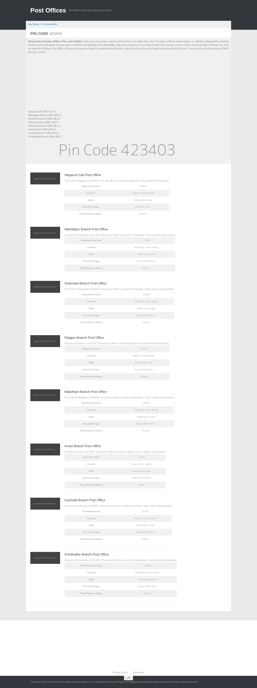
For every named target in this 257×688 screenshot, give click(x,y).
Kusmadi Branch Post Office (85, 500)
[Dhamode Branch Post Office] (45, 287)
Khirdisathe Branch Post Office (87, 554)
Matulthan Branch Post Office (86, 392)
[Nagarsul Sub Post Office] (45, 178)
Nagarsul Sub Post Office (83, 175)
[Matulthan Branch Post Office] (45, 395)
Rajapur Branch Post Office (84, 337)
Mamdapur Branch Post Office (86, 229)
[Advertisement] (117, 78)
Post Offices (48, 10)
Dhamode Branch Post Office (85, 283)
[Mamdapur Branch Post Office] (45, 233)
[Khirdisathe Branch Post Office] (45, 558)
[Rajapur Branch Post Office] (45, 341)
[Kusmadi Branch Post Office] (45, 504)
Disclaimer (138, 672)
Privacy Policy (120, 672)
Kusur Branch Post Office (83, 446)
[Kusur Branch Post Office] (45, 449)
